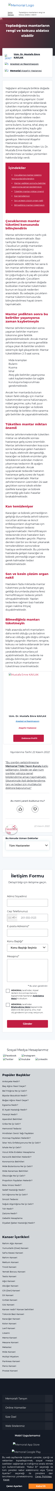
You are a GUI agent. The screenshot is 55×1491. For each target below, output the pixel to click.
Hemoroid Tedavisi (11, 1128)
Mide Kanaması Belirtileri (15, 1171)
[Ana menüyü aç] (4, 5)
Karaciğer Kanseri (11, 1319)
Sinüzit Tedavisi (10, 1199)
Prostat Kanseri (10, 1370)
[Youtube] (24, 1059)
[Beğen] (20, 809)
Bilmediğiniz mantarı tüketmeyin (29, 205)
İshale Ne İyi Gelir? (11, 1147)
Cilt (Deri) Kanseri (11, 1290)
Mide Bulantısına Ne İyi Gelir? (17, 1166)
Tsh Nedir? (7, 1208)
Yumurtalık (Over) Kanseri (15, 1248)
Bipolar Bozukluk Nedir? (14, 1095)
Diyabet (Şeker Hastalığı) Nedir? (18, 1223)
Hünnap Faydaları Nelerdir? (16, 1138)
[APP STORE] (27, 1443)
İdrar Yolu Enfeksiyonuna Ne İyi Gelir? (21, 1142)
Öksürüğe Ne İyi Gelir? (13, 1175)
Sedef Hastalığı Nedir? (13, 1190)
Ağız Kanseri (8, 1281)
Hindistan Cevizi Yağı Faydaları (18, 1133)
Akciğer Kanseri (10, 1286)
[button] (49, 5)
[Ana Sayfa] (21, 5)
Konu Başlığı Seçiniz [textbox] (24, 947)
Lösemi (6, 1333)
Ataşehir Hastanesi (27, 728)
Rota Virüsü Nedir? (11, 1185)
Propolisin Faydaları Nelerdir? (17, 1180)
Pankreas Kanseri (11, 1361)
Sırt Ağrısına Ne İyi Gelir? (15, 1194)
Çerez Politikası (43, 1476)
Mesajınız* (13, 956)
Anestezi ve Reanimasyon (27, 721)
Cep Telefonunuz (17, 914)
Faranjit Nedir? (9, 1114)
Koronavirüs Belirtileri (13, 1161)
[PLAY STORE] (26, 1450)
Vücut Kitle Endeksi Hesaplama (18, 1152)
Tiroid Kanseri (9, 1267)
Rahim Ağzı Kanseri (12, 1243)
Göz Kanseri (8, 1304)
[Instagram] (28, 1055)
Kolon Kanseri (9, 1323)
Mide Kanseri (9, 1352)
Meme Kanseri (9, 1337)
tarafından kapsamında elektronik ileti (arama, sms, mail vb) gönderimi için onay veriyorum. (27, 1008)
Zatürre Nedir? (9, 1213)
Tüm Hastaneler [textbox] (19, 845)
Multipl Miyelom (10, 1356)
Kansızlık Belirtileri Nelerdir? (16, 1157)
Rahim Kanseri (9, 1257)
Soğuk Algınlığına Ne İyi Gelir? (17, 1204)
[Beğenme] (35, 809)
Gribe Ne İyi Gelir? (11, 1124)
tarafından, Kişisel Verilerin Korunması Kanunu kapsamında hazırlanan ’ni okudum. (27, 994)
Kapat (6, 1479)
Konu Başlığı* (22, 944)
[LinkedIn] (41, 1059)
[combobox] (28, 845)
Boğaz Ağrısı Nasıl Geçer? (15, 1100)
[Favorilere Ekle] (11, 829)
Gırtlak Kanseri (9, 1300)
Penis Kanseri (9, 1366)
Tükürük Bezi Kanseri (13, 1314)
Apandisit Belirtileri (12, 1119)
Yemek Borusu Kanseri (13, 1271)
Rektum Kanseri (10, 1262)
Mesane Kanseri (10, 1342)
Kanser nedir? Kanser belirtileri (18, 1309)
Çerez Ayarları (14, 1486)
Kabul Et (41, 1486)
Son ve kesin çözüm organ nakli (28, 200)
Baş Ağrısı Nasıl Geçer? (14, 1086)
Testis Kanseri (9, 1276)
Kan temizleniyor (22, 196)
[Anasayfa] (3, 12)
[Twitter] (8, 1059)
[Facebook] (9, 1055)
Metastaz (6, 1347)
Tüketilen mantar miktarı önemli (29, 191)
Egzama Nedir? (10, 1105)
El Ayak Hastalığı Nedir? (14, 1109)
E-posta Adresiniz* (18, 926)
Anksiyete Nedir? (11, 1081)
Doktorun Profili (29, 738)
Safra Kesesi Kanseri (12, 1253)
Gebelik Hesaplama (12, 1218)
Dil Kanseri (7, 1295)
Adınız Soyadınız (17, 896)
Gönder (27, 1023)
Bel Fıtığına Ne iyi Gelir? (14, 1091)
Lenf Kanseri (8, 1328)
